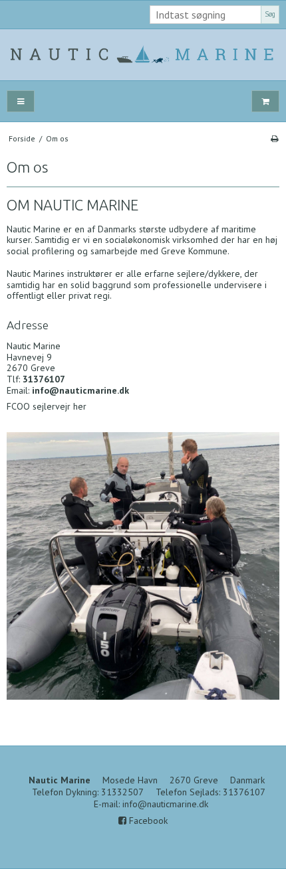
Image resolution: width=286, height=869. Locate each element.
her (79, 406)
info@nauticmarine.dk (165, 804)
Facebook (147, 821)
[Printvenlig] (274, 138)
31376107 (244, 792)
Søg (270, 14)
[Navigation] (21, 101)
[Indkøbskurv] (265, 101)
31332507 (122, 792)
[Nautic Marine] (143, 54)
